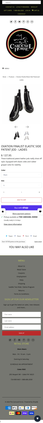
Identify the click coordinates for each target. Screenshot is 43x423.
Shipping (21, 283)
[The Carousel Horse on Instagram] (27, 21)
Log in (27, 10)
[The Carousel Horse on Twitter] (11, 21)
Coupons (21, 273)
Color (3, 170)
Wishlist (34, 7)
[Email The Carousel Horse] (31, 21)
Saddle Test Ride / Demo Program (21, 287)
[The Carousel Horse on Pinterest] (23, 21)
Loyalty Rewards (22, 7)
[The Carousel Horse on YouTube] (19, 21)
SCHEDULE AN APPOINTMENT (21, 364)
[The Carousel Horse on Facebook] (15, 21)
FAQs (22, 280)
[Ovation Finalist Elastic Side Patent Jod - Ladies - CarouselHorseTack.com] (21, 104)
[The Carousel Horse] (21, 43)
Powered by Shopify (31, 402)
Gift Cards (8, 10)
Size (2, 181)
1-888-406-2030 (18, 10)
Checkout (21, 14)
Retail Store (21, 269)
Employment (21, 276)
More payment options (21, 213)
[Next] (27, 126)
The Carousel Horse (17, 402)
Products (11, 77)
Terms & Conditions (21, 294)
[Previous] (15, 126)
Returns (21, 290)
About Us (21, 266)
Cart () (36, 10)
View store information (13, 224)
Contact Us (10, 7)
